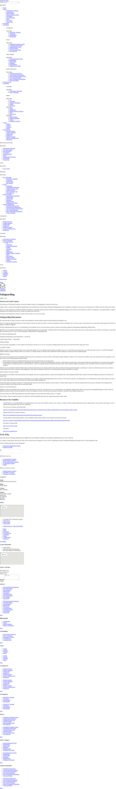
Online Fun (9, 135)
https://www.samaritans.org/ (10, 431)
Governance (9, 16)
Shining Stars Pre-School (12, 15)
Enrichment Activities (14, 121)
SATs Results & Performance (16, 75)
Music (11, 112)
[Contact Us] (2, 287)
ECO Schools (6, 597)
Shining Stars (6, 591)
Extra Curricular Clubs (15, 50)
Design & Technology (15, 103)
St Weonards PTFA (8, 595)
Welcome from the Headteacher (11, 587)
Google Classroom (11, 132)
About (4, 9)
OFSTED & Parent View (15, 73)
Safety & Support (7, 194)
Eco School (9, 20)
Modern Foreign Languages (16, 111)
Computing (12, 101)
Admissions (9, 186)
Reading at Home (7, 674)
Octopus (8, 125)
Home (4, 7)
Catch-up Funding (14, 80)
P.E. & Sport (12, 114)
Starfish (8, 124)
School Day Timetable (15, 32)
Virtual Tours (9, 22)
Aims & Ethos (9, 12)
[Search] (19, 2)
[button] (58, 5)
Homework (9, 139)
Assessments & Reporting (15, 45)
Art (10, 100)
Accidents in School (5, 347)
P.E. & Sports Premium (15, 77)
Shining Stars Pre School (9, 157)
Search (1, 2)
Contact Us (3, 289)
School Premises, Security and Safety (9, 372)
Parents (5, 184)
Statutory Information (8, 204)
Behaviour (12, 63)
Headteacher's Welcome (12, 10)
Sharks (8, 128)
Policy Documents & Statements (17, 79)
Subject (2, 573)
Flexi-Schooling (10, 13)
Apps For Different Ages (12, 138)
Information (6, 24)
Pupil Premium (13, 64)
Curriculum (6, 83)
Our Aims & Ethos (7, 150)
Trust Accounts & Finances (10, 771)
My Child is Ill (13, 51)
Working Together (4, 342)
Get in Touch (6, 168)
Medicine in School (5, 354)
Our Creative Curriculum (15, 91)
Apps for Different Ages (9, 676)
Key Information (7, 177)
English (11, 104)
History (11, 108)
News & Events (7, 82)
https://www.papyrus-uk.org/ (10, 425)
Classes (5, 122)
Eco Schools (6, 158)
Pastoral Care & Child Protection (8, 387)
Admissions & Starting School (17, 44)
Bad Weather (12, 36)
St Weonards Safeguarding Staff (8, 334)
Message (2, 579)
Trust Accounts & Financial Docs (17, 76)
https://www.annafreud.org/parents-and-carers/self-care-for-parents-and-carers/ (22, 415)
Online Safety (12, 61)
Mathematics (12, 110)
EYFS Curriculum (14, 92)
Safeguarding (12, 60)
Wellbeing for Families (15, 66)
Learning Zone (7, 129)
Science (11, 120)
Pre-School (6, 23)
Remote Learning (10, 131)
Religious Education (14, 118)
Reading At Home (10, 136)
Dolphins (5, 274)
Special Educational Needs (16, 59)
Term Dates (12, 33)
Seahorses (8, 127)
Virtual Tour (6, 159)
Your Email (3, 572)
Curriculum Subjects (8, 242)
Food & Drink (13, 35)
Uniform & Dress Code (15, 47)
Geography (12, 105)
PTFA (7, 19)
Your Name (3, 570)
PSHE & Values (13, 117)
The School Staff (10, 17)
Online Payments (13, 48)
